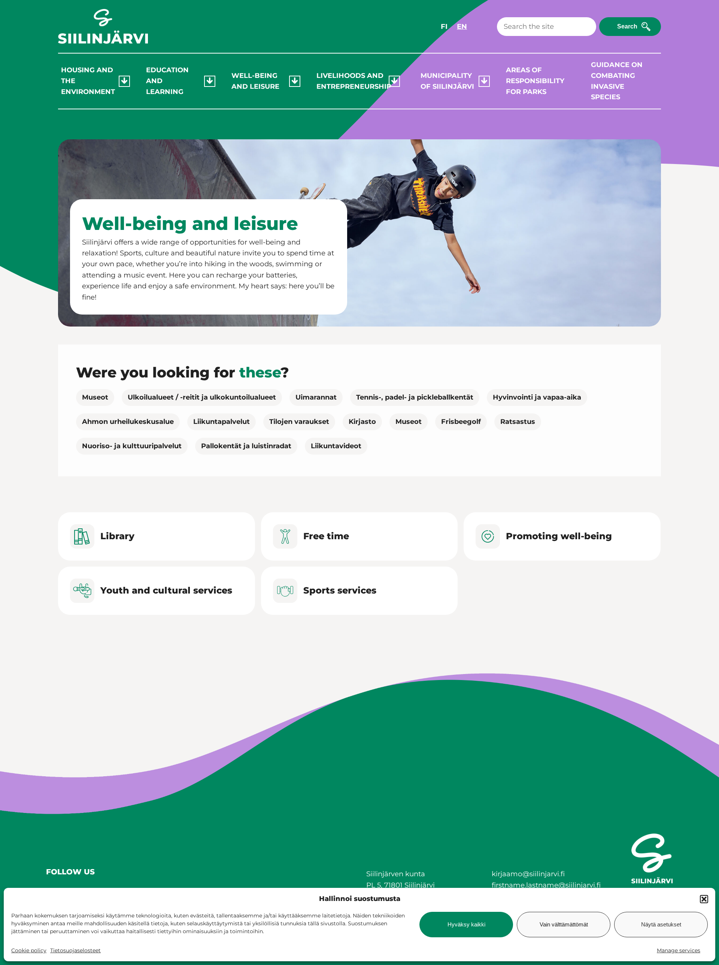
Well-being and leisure (255, 81)
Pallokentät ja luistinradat (246, 446)
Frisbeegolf (461, 422)
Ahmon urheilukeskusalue (128, 422)
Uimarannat (316, 397)
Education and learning (167, 81)
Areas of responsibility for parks (535, 81)
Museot (95, 397)
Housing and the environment (88, 81)
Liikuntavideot (336, 446)
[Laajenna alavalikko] (124, 81)
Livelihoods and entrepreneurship (352, 81)
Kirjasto (362, 422)
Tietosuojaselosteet (75, 950)
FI (444, 26)
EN (462, 26)
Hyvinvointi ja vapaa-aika (537, 397)
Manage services (678, 950)
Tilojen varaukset (299, 422)
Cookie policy (28, 950)
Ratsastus (517, 422)
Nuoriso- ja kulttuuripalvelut (132, 446)
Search (627, 26)
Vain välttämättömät (564, 924)
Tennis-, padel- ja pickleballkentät (414, 397)
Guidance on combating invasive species (617, 81)
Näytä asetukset (661, 924)
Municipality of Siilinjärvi (447, 81)
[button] (704, 899)
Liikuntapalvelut (221, 422)
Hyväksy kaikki (466, 924)
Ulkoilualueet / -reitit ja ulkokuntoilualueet (202, 397)
